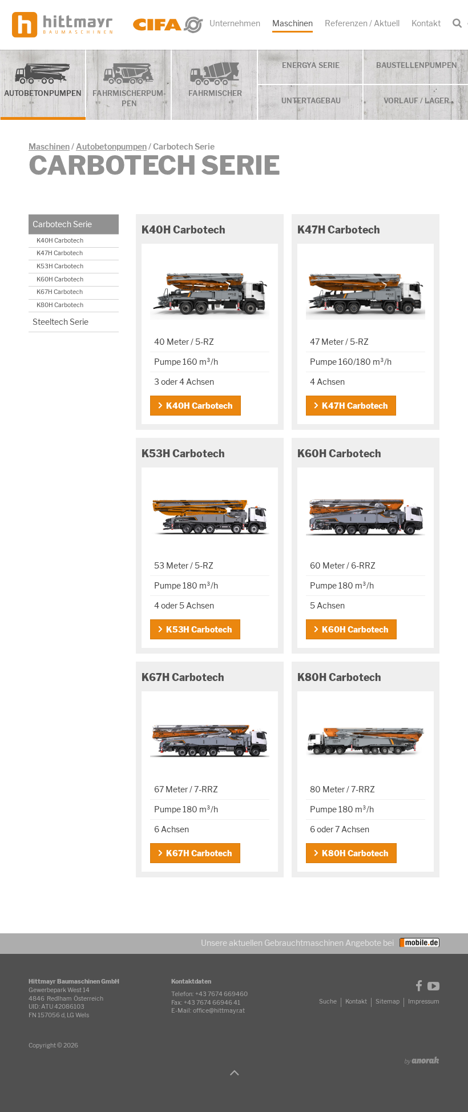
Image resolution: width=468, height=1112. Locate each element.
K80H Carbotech (355, 853)
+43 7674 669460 (221, 994)
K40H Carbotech (199, 405)
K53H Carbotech (199, 629)
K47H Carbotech (355, 405)
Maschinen (49, 146)
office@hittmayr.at (219, 1010)
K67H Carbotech (199, 853)
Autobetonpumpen (111, 146)
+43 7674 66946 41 (212, 1002)
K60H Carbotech (355, 629)
